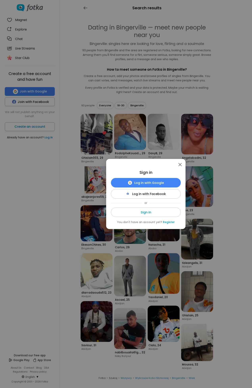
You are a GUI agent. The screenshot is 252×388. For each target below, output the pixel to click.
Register (169, 222)
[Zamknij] (180, 164)
